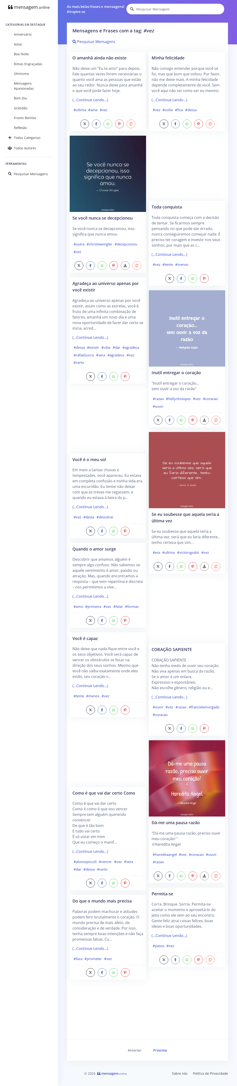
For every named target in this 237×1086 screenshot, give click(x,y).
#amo (78, 606)
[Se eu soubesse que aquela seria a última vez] (187, 469)
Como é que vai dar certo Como (103, 793)
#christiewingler (99, 244)
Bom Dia (20, 98)
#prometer (93, 958)
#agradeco (115, 355)
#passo (158, 945)
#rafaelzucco (84, 355)
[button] (131, 123)
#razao (158, 398)
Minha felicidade (168, 58)
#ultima (80, 109)
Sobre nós (179, 1073)
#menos (92, 696)
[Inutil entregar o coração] (187, 327)
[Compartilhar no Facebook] (96, 123)
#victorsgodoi (188, 552)
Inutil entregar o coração (176, 372)
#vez (103, 109)
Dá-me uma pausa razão (176, 822)
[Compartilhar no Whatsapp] (107, 123)
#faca (78, 958)
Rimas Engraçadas (28, 64)
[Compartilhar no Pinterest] (119, 123)
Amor (18, 44)
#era (156, 552)
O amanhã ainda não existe (99, 58)
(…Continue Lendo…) (90, 99)
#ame (92, 109)
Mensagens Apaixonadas (24, 86)
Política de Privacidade (210, 1073)
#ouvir (158, 406)
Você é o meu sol (89, 459)
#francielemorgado (204, 707)
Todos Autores (25, 148)
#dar (116, 347)
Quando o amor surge (94, 549)
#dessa (79, 347)
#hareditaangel (165, 854)
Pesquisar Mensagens (31, 174)
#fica (179, 109)
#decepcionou (126, 244)
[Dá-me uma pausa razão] (187, 778)
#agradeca (130, 347)
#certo (79, 362)
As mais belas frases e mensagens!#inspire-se (95, 9)
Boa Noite (21, 54)
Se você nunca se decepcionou (102, 218)
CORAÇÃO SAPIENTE (172, 649)
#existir (93, 347)
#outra (79, 244)
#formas (132, 606)
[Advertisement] (107, 421)
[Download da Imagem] (125, 265)
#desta (88, 517)
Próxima (160, 1050)
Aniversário (22, 34)
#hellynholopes (178, 398)
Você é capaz (85, 638)
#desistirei (105, 517)
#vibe (105, 347)
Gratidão (20, 108)
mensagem (31, 7)
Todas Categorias (27, 137)
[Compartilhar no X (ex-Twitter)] (84, 123)
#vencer (105, 861)
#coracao (210, 398)
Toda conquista (167, 207)
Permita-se (162, 893)
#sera (100, 355)
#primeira (93, 606)
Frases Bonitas (25, 118)
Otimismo (21, 73)
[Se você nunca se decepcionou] (108, 173)
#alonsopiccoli (85, 861)
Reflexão (20, 127)
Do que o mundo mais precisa (102, 901)
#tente (79, 696)
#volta (167, 109)
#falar (118, 606)
